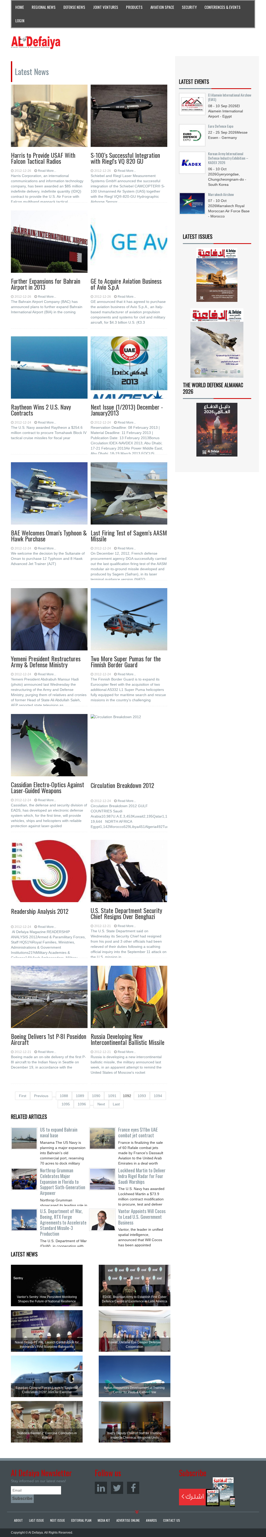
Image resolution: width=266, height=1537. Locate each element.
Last (116, 1104)
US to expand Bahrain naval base (58, 1132)
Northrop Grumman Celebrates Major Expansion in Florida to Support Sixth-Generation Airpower (62, 1181)
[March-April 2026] (217, 276)
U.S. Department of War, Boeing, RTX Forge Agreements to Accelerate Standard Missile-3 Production (63, 1222)
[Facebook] (133, 1488)
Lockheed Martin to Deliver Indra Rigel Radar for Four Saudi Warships (141, 1176)
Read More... (47, 171)
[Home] (35, 42)
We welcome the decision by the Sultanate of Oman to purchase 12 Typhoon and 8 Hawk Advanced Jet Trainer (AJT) (48, 558)
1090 (96, 1096)
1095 (66, 1104)
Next (101, 1104)
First (22, 1096)
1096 (82, 1104)
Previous (41, 1096)
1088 (64, 1096)
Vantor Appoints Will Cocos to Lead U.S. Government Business (141, 1217)
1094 (158, 1096)
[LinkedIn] (101, 1488)
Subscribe (207, 1492)
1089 (80, 1096)
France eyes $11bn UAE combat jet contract (138, 1132)
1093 (142, 1096)
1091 (112, 1096)
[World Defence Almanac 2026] (217, 430)
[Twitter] (117, 1488)
